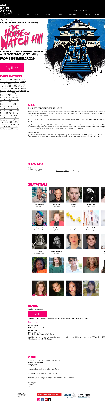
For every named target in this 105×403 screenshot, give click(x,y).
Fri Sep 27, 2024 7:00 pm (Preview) (12, 79)
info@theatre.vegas (46, 339)
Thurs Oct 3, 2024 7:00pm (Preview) (13, 88)
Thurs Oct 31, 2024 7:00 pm (10, 124)
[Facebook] (42, 399)
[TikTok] (49, 399)
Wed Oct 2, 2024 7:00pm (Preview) (12, 86)
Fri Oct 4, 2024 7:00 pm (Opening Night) (14, 90)
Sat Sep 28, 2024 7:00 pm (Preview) (13, 81)
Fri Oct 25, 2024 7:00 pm (9, 115)
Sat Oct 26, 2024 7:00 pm (9, 117)
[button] (37, 15)
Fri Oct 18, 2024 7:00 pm (9, 106)
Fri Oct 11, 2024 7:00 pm (9, 97)
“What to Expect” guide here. (62, 171)
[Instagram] (38, 399)
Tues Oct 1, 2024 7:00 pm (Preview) (12, 84)
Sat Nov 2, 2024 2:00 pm (9, 126)
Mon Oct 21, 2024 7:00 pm (9, 113)
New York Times (96, 136)
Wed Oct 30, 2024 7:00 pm (9, 122)
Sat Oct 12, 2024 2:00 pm (9, 99)
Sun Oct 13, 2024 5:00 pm (9, 104)
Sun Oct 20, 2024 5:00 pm (9, 111)
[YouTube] (46, 399)
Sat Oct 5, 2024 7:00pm (8, 93)
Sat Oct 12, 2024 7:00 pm (9, 102)
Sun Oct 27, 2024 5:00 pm (9, 120)
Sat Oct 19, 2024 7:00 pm (9, 108)
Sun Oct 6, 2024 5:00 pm (9, 95)
